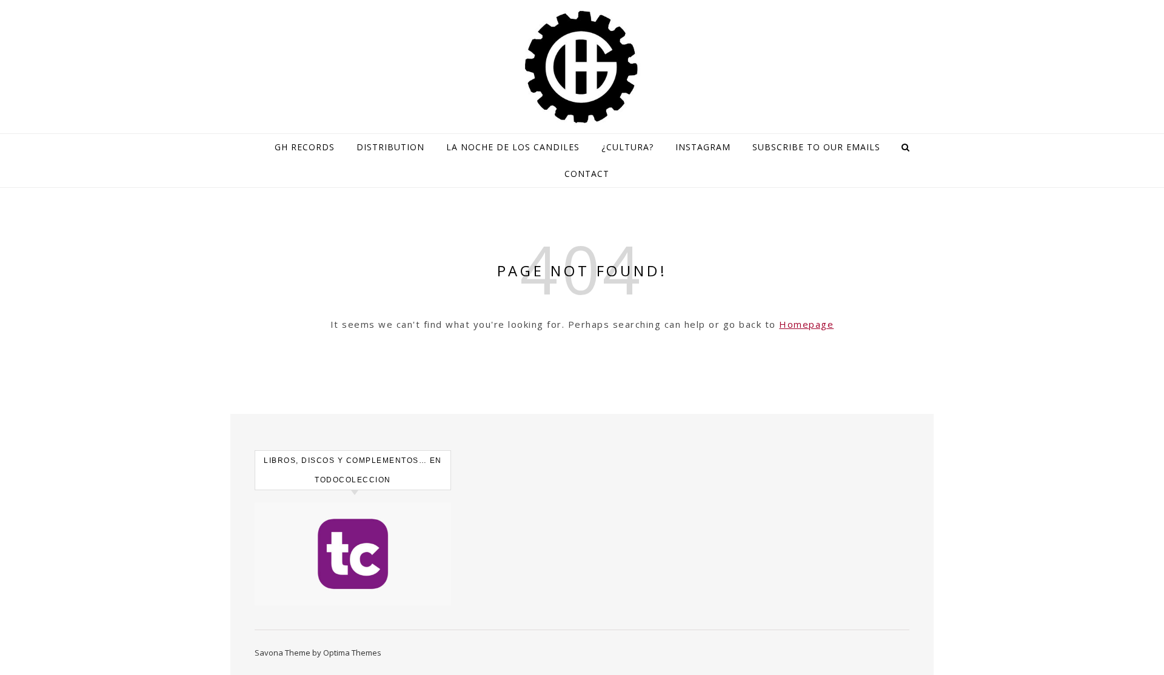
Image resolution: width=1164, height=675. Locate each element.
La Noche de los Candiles (513, 147)
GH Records (305, 147)
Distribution (390, 147)
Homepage (806, 324)
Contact (586, 173)
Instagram (703, 147)
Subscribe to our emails (816, 147)
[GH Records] (582, 67)
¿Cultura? (627, 147)
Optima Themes (352, 652)
